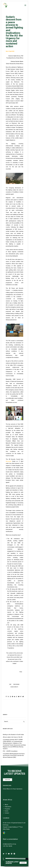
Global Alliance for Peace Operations (12, 789)
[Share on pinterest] (12, 697)
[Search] (14, 721)
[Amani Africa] (5, 5)
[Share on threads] (10, 697)
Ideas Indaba (16, 684)
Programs (7, 809)
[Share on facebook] (6, 697)
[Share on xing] (21, 697)
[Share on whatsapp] (17, 697)
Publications (8, 806)
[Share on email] (23, 697)
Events (6, 811)
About (6, 804)
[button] (25, 5)
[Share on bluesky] (19, 697)
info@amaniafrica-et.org (9, 844)
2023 (10, 684)
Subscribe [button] (7, 779)
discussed (8, 461)
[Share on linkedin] (14, 697)
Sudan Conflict (14, 686)
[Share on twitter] (8, 697)
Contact (7, 813)
